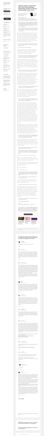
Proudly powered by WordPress (25, 434)
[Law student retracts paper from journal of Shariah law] (28, 218)
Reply (19, 246)
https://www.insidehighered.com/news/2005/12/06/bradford (26, 347)
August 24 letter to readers (29, 99)
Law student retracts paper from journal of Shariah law (28, 222)
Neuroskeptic (23, 309)
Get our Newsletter (7, 11)
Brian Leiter (22, 201)
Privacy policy (20, 434)
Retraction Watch (6, 3)
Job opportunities (5, 56)
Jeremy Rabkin (34, 135)
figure (24, 26)
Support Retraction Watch (7, 18)
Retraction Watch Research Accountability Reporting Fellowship (6, 58)
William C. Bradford (30, 25)
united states (21, 229)
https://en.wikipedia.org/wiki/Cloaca (23, 384)
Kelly (21, 281)
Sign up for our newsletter (28, 214)
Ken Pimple (22, 241)
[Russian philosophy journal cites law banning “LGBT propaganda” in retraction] (34, 218)
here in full (26, 43)
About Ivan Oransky (6, 55)
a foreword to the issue (28, 87)
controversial (21, 26)
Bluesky (28, 208)
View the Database (5, 48)
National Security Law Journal (23, 24)
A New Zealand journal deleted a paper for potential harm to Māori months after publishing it (7, 77)
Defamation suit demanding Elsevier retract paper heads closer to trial (6, 81)
